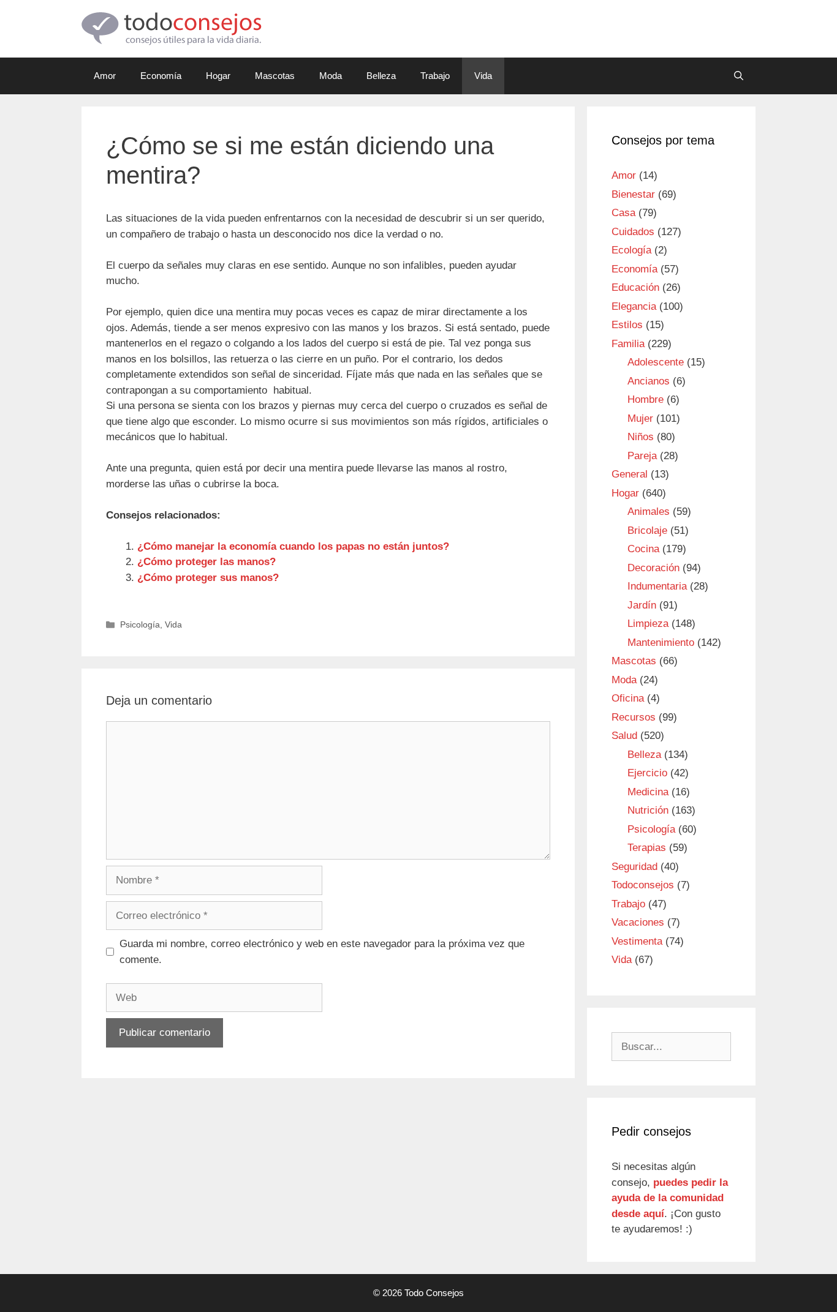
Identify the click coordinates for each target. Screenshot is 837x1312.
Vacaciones (638, 922)
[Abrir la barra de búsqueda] (739, 76)
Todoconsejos (643, 885)
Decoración (653, 568)
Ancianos (648, 381)
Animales (648, 511)
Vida (483, 75)
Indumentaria (657, 586)
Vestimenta (637, 941)
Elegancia (634, 306)
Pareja (642, 456)
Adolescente (655, 362)
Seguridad (634, 866)
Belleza (381, 75)
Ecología (631, 250)
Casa (623, 213)
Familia (628, 344)
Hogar (218, 75)
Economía (160, 75)
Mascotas (275, 75)
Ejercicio (647, 773)
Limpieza (647, 623)
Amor (105, 75)
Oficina (628, 698)
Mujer (640, 418)
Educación (635, 287)
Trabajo (435, 75)
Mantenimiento (660, 642)
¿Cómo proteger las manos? (206, 562)
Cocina (643, 549)
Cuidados (633, 232)
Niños (640, 437)
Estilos (627, 325)
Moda (330, 75)
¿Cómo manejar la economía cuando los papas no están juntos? (293, 546)
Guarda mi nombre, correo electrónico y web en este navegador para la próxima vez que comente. (322, 951)
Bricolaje (647, 530)
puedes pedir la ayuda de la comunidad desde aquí (670, 1198)
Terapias (646, 847)
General (630, 474)
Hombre (645, 399)
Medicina (647, 792)
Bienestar (633, 194)
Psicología (140, 624)
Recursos (634, 717)
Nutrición (647, 810)
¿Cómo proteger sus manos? (208, 577)
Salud (624, 735)
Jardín (641, 605)
